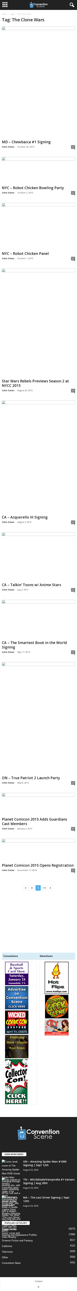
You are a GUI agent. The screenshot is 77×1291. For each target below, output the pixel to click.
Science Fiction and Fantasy (17, 1240)
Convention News (11, 1263)
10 (44, 888)
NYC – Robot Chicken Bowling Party (33, 187)
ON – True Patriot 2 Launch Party (31, 777)
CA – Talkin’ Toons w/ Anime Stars (31, 584)
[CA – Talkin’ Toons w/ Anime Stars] (38, 556)
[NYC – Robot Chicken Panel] (38, 226)
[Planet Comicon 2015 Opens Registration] (38, 850)
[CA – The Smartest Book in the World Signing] (38, 619)
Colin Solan (8, 146)
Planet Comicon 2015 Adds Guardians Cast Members (34, 821)
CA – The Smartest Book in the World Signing (34, 645)
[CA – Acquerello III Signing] (38, 457)
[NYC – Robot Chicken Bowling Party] (38, 170)
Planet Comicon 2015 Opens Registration (38, 865)
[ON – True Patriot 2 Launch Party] (38, 718)
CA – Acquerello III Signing (25, 517)
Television (7, 1251)
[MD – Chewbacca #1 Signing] (38, 82)
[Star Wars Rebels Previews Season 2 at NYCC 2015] (38, 323)
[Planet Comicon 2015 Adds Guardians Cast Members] (38, 804)
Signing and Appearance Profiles (19, 1235)
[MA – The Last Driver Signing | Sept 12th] (11, 1217)
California (7, 1246)
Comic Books (9, 1229)
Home (4, 14)
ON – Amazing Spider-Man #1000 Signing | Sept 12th (44, 1163)
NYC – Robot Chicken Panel (25, 253)
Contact (38, 1281)
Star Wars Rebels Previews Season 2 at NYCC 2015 (35, 383)
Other (5, 1257)
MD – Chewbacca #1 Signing (26, 142)
